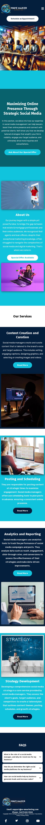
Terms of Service (29, 814)
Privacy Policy (25, 815)
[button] (42, 8)
